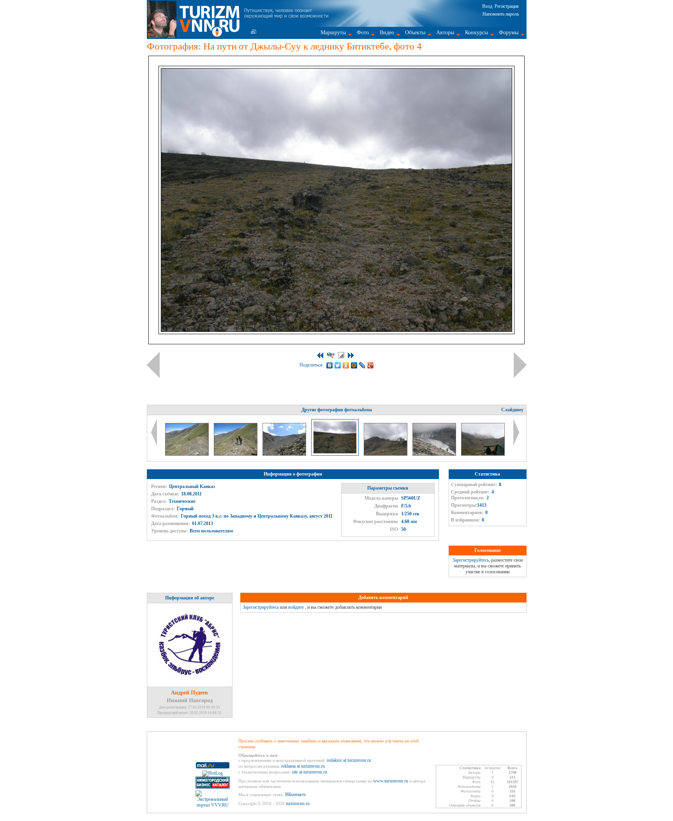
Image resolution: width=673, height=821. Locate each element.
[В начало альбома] (320, 355)
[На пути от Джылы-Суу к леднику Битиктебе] (187, 454)
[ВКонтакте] (330, 365)
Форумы (508, 32)
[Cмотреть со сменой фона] (341, 355)
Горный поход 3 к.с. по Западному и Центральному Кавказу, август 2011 (257, 516)
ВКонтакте (295, 794)
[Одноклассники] (346, 365)
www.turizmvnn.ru (390, 781)
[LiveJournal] (362, 365)
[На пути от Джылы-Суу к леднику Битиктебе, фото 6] (434, 454)
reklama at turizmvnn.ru (303, 766)
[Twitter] (338, 365)
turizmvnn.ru (298, 803)
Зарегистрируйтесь (471, 560)
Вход (487, 6)
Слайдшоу (512, 409)
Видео (387, 32)
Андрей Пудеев (189, 693)
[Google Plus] (370, 365)
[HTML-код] (331, 355)
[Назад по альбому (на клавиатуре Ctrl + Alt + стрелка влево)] (153, 365)
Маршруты (333, 32)
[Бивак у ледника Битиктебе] (483, 454)
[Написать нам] (253, 31)
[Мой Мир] (354, 365)
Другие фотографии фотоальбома (336, 409)
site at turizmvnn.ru (309, 772)
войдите (296, 607)
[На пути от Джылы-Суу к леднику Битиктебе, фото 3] (285, 454)
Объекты (415, 32)
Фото (363, 32)
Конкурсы (476, 32)
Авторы (445, 32)
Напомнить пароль (501, 14)
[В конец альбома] (351, 355)
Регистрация (507, 6)
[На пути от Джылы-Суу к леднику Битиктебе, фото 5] (386, 454)
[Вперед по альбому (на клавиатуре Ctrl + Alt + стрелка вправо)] (520, 365)
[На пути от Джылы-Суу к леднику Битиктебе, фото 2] (236, 454)
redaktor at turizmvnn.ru (349, 760)
